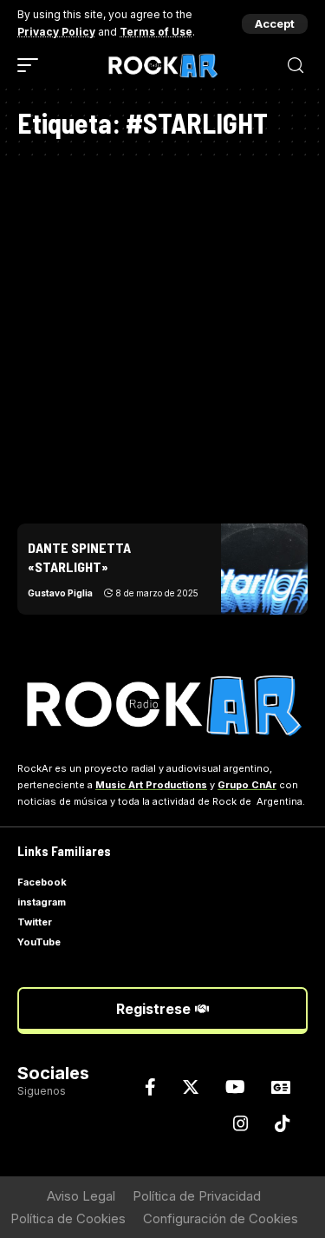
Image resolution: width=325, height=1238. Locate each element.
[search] (295, 65)
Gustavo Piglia (60, 593)
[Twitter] (190, 1087)
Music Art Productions (151, 785)
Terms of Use (156, 31)
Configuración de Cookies (220, 1218)
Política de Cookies (68, 1218)
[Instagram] (241, 1123)
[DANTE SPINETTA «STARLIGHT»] (264, 569)
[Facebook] (150, 1087)
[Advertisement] (162, 334)
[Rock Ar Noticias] (163, 65)
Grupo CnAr (247, 785)
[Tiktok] (282, 1123)
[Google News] (280, 1087)
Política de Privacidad (197, 1196)
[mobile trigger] (32, 65)
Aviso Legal (81, 1196)
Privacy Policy (56, 31)
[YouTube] (235, 1087)
